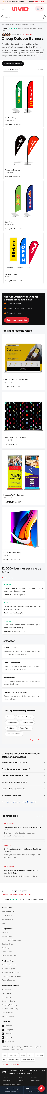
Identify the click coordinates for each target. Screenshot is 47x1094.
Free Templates (8, 1008)
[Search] (41, 18)
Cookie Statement (34, 1079)
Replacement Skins (14, 728)
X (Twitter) (8, 1037)
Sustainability (7, 915)
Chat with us (26, 34)
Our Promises (7, 911)
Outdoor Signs (27, 716)
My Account (6, 985)
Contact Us (6, 993)
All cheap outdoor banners (13, 71)
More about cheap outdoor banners (18, 796)
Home (4, 24)
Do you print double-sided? (14, 776)
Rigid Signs (11, 722)
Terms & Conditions (6, 1079)
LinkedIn (7, 1029)
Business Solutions (9, 960)
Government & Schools (11, 968)
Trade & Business (8, 975)
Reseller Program (8, 964)
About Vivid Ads (8, 907)
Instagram (7, 1025)
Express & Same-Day (10, 1004)
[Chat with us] (39, 1088)
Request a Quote (8, 996)
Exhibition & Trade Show (11, 935)
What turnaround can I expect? (16, 763)
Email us (27, 890)
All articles (39, 810)
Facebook (8, 1021)
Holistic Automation (15, 1084)
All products (11, 24)
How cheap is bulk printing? (14, 756)
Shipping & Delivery (9, 1000)
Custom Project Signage (11, 972)
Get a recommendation (17, 321)
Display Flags (12, 716)
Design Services (8, 1012)
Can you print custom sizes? (15, 770)
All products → (34, 734)
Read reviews (7, 572)
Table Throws (25, 722)
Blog (3, 918)
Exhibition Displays (25, 711)
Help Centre (18, 890)
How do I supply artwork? (13, 783)
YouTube (7, 1033)
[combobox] (22, 17)
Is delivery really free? (12, 789)
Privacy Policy (21, 1079)
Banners (10, 711)
